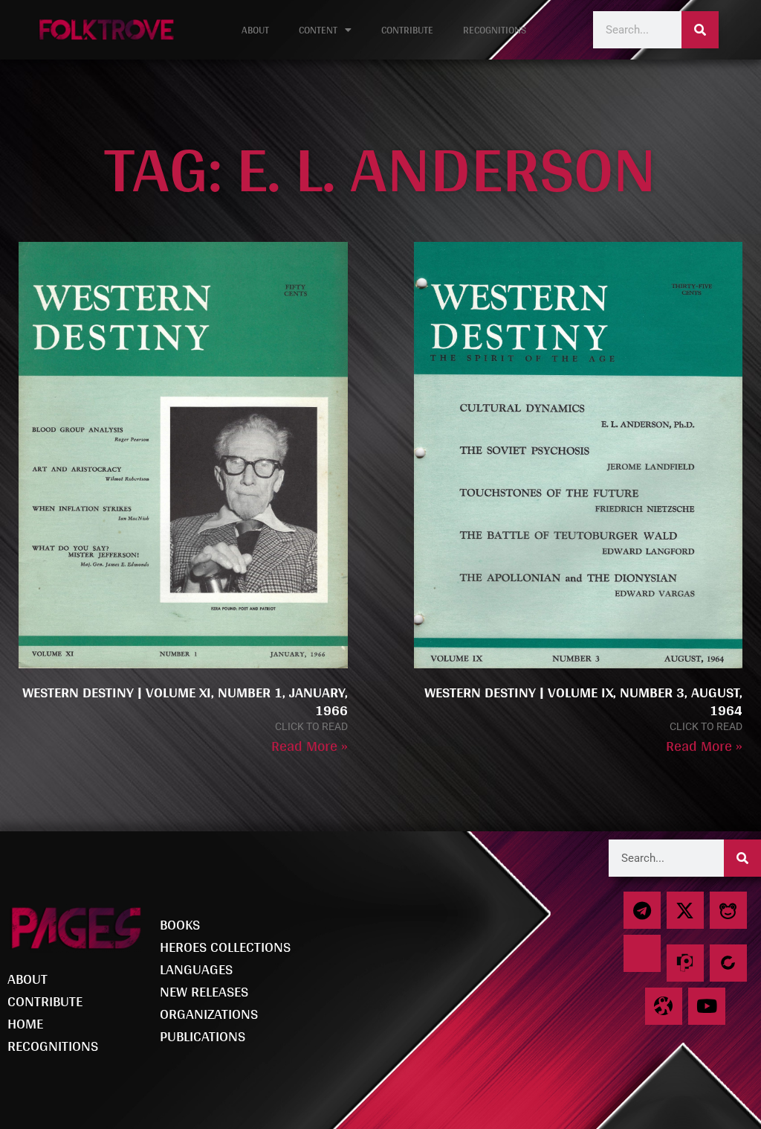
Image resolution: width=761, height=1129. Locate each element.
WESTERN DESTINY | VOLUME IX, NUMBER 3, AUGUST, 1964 (583, 701)
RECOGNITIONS (494, 29)
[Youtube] (706, 1006)
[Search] (700, 29)
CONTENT (318, 29)
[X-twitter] (685, 910)
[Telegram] (642, 910)
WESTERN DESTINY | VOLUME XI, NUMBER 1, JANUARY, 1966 (185, 701)
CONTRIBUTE (407, 29)
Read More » (309, 745)
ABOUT (255, 29)
